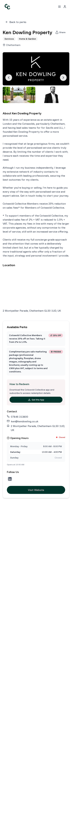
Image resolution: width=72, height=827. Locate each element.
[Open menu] (59, 6)
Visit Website (36, 490)
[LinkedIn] (10, 479)
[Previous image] (8, 77)
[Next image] (63, 77)
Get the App (38, 399)
